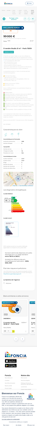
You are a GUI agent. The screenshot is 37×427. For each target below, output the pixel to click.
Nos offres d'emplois (10, 383)
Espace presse (8, 385)
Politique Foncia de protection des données (27, 384)
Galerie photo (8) (11, 29)
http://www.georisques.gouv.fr (12, 274)
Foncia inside (8, 388)
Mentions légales (25, 380)
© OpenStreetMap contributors (25, 185)
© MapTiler (15, 185)
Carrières (7, 380)
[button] (18, 178)
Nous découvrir (8, 377)
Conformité (24, 386)
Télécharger (8, 283)
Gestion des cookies (26, 389)
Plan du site (24, 377)
